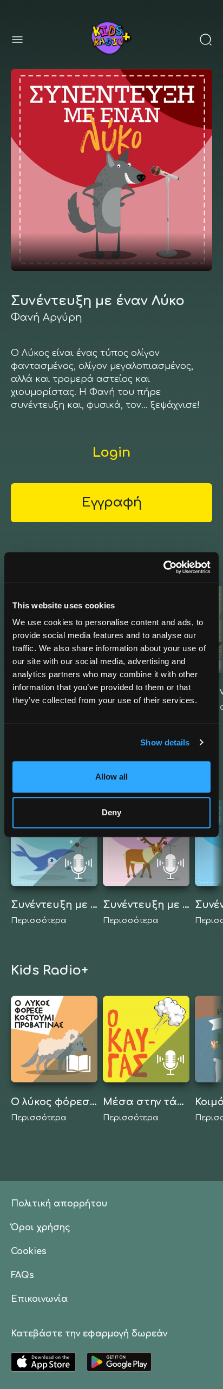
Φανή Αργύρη (46, 317)
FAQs (22, 1275)
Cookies (29, 1251)
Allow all (111, 776)
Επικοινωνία (39, 1299)
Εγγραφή (112, 502)
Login (111, 452)
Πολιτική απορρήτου (59, 1204)
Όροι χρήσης (40, 1227)
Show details (164, 742)
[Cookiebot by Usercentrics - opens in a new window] (163, 567)
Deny (111, 812)
